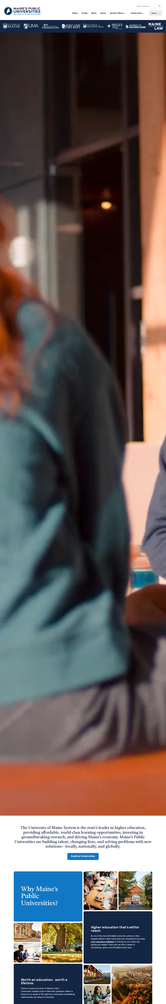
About (103, 13)
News (93, 13)
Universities (136, 13)
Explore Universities (83, 856)
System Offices (117, 13)
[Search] (159, 6)
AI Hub (84, 13)
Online (75, 13)
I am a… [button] (154, 13)
